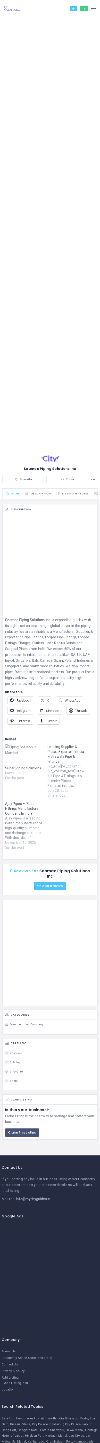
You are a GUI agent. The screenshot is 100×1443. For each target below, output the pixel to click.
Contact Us (10, 1364)
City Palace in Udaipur (47, 1424)
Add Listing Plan (16, 1383)
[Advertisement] (50, 567)
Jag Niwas (76, 1435)
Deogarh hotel (28, 1430)
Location (8, 1389)
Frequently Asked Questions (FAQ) (27, 1358)
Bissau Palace (20, 1424)
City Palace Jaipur (78, 1424)
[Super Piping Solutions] (24, 755)
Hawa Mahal (75, 1430)
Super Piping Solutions (23, 768)
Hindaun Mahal (56, 1435)
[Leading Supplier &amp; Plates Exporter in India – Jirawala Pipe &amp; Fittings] (69, 771)
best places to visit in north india (40, 1418)
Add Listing (10, 1377)
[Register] (84, 8)
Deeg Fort (9, 1430)
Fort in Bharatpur (52, 1430)
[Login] (73, 8)
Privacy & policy (13, 1371)
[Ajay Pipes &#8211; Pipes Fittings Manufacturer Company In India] (26, 825)
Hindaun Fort (34, 1435)
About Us (9, 1351)
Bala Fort (8, 1418)
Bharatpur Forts (76, 1418)
